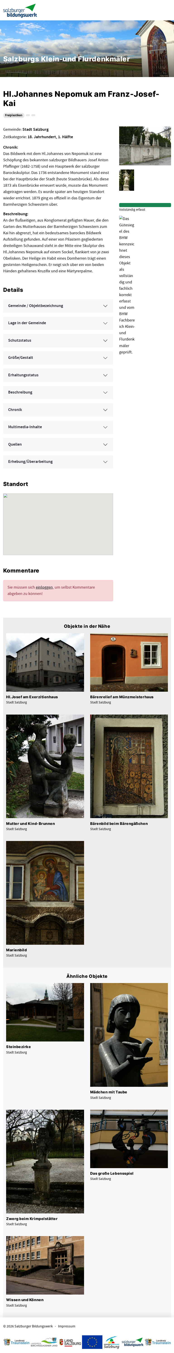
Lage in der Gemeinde (27, 323)
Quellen (15, 444)
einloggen (44, 587)
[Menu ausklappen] (166, 10)
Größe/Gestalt (20, 357)
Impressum (66, 1326)
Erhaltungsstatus (23, 375)
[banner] (20, 10)
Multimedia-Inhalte (25, 427)
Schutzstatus (19, 340)
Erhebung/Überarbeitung (30, 461)
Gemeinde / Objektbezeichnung (35, 306)
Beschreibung (20, 392)
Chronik (15, 410)
